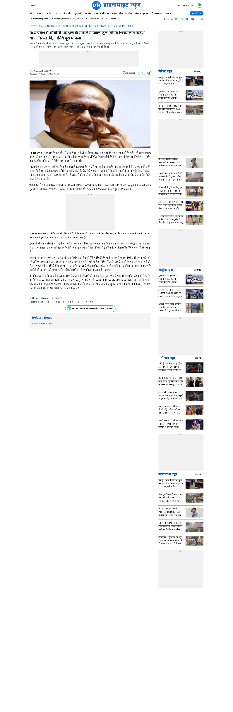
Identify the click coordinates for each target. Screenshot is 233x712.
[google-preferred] (129, 73)
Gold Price (94, 19)
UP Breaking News (40, 19)
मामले (64, 302)
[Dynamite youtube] (193, 19)
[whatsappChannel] (200, 5)
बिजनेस (128, 13)
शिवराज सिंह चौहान (85, 302)
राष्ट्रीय (48, 13)
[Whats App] (139, 73)
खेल (121, 13)
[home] (31, 13)
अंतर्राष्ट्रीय (67, 13)
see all (197, 358)
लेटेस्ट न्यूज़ (165, 72)
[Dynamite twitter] (182, 19)
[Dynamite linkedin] (187, 19)
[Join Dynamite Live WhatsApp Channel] (176, 19)
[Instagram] (202, 19)
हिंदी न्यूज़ (33, 26)
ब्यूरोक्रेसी (77, 13)
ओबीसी (41, 302)
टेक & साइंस (157, 13)
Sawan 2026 (82, 19)
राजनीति (57, 13)
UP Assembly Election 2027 (62, 19)
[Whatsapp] (69, 308)
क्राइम (114, 13)
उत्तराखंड (87, 13)
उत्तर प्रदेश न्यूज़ (167, 475)
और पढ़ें (197, 72)
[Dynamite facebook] (198, 19)
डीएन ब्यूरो (48, 71)
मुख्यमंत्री (71, 302)
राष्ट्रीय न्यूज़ (165, 270)
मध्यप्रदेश (56, 302)
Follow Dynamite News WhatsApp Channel (92, 308)
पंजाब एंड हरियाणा (101, 13)
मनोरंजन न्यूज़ (166, 358)
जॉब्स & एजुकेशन (142, 13)
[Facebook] (144, 73)
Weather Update (109, 19)
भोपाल (48, 302)
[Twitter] (149, 73)
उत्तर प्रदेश (39, 13)
